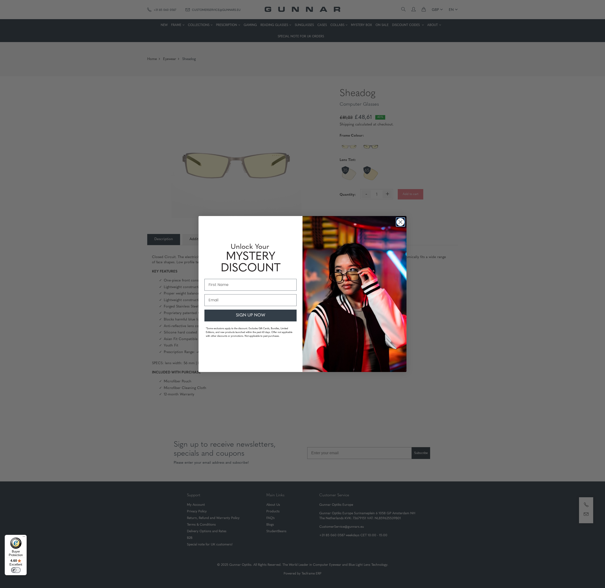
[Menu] (24, 537)
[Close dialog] (400, 222)
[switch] (16, 570)
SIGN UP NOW (250, 315)
